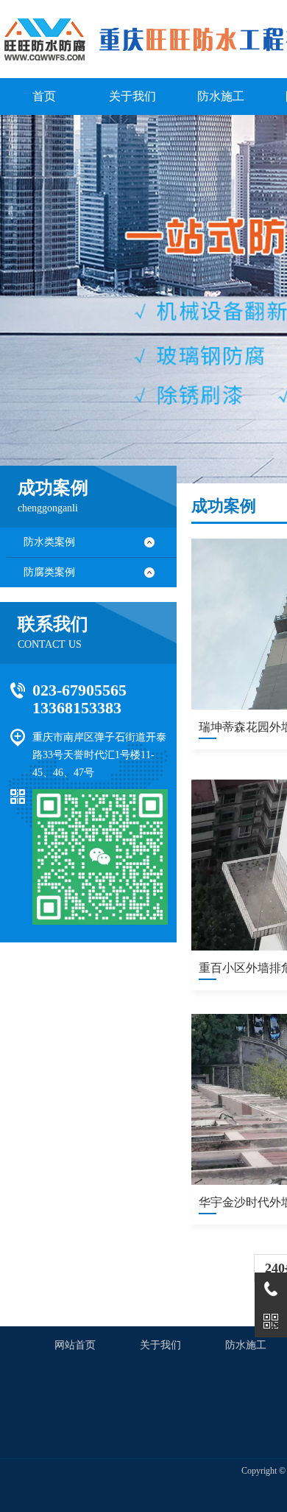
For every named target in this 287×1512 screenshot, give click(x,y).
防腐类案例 (49, 572)
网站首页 (75, 1345)
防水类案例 (49, 541)
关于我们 (160, 1345)
